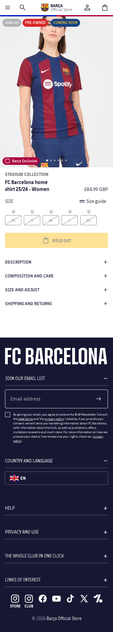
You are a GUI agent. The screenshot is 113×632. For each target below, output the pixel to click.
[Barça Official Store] (56, 7)
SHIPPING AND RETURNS (28, 303)
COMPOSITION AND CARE (29, 275)
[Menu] (7, 7)
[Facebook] (43, 599)
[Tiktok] (70, 599)
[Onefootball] (98, 599)
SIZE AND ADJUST (22, 289)
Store (15, 606)
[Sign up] (98, 398)
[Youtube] (56, 599)
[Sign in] (87, 7)
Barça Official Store (64, 618)
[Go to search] (22, 7)
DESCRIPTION (18, 262)
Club (28, 606)
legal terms (25, 419)
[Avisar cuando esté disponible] (13, 211)
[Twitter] (84, 599)
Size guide (96, 201)
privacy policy (54, 419)
